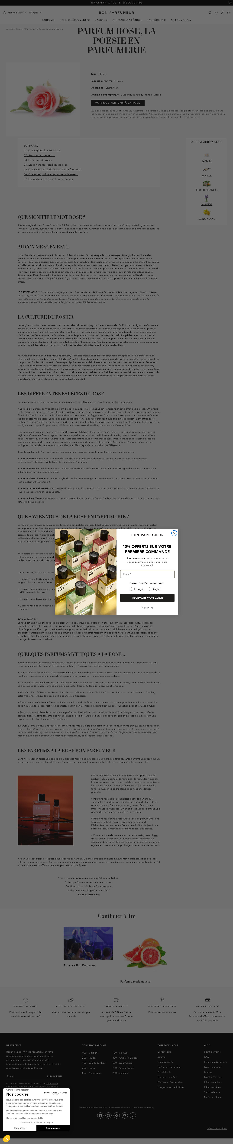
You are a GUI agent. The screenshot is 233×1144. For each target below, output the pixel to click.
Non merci (147, 607)
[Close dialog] (174, 533)
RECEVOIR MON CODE (147, 598)
